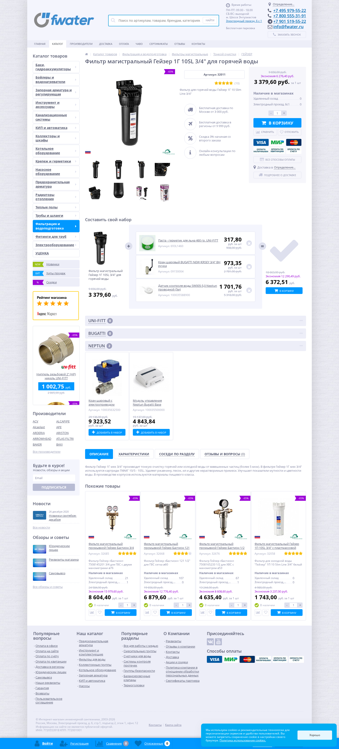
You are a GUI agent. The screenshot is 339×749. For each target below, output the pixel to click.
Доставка (105, 44)
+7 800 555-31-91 (289, 15)
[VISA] (261, 142)
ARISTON (62, 433)
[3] (224, 83)
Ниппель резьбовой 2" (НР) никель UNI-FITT (56, 376)
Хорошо (314, 735)
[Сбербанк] (277, 150)
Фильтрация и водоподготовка (50, 226)
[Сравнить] (92, 612)
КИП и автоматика (51, 127)
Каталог (57, 44)
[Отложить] (99, 612)
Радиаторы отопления (45, 197)
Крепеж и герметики (53, 161)
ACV (35, 421)
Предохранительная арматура (53, 184)
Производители (81, 44)
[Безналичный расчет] (293, 150)
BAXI (59, 444)
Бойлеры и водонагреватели (50, 79)
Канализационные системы (51, 117)
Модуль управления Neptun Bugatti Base (147, 403)
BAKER (37, 444)
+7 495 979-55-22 (289, 10)
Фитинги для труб (51, 236)
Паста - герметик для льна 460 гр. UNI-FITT (188, 240)
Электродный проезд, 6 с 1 (244, 21)
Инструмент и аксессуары (47, 104)
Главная (39, 44)
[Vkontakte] (210, 641)
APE (59, 427)
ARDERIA (39, 433)
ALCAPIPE (63, 421)
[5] (231, 83)
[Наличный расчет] (261, 150)
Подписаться (54, 487)
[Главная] (86, 54)
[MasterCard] (293, 142)
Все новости (41, 527)
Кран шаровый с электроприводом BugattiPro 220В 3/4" (103, 404)
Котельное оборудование (48, 150)
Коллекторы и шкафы (48, 138)
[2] (220, 83)
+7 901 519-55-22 (289, 21)
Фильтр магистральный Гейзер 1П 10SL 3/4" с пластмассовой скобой (277, 548)
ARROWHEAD (42, 439)
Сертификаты (158, 44)
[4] (227, 83)
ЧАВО (139, 44)
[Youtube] (218, 641)
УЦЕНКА (42, 253)
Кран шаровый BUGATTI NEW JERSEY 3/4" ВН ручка (189, 264)
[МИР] (277, 142)
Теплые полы (47, 207)
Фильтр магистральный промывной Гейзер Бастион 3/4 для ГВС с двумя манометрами (111, 548)
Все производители (46, 452)
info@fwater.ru (288, 26)
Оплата (124, 44)
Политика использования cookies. (243, 740)
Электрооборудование (55, 245)
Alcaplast (39, 427)
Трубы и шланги (49, 215)
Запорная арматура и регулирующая (54, 92)
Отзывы (179, 44)
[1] (216, 83)
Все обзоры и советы (48, 587)
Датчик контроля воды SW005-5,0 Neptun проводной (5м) (187, 288)
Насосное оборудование (48, 171)
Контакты (198, 44)
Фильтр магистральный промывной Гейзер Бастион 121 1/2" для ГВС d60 (167, 548)
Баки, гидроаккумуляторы (53, 67)
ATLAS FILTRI (65, 439)
